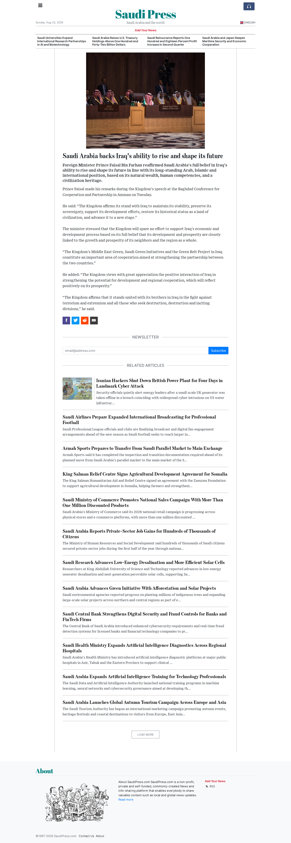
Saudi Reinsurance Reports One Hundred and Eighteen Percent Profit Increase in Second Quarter (117, 41)
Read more (125, 799)
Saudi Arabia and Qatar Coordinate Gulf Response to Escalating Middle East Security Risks (226, 41)
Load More (145, 734)
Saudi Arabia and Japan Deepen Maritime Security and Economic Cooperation (169, 41)
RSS (212, 786)
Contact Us (86, 836)
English (249, 22)
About (100, 836)
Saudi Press (145, 14)
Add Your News (145, 30)
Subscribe (218, 351)
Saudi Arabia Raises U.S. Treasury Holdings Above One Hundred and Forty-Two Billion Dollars (60, 41)
